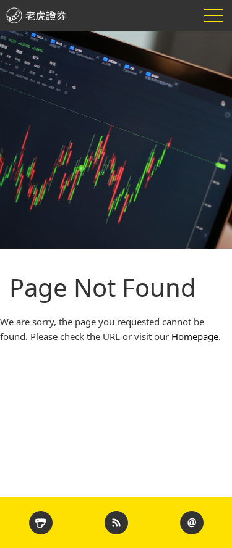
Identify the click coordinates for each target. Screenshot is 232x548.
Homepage (194, 336)
